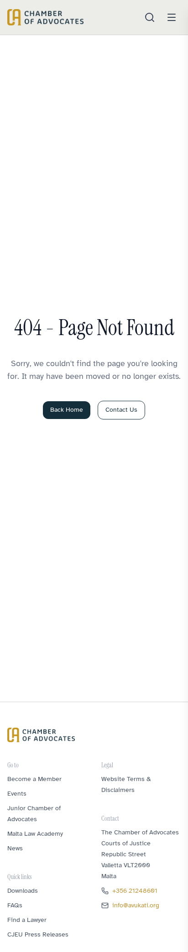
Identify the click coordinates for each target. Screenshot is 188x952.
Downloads (22, 891)
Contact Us (121, 410)
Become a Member (34, 779)
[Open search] (150, 17)
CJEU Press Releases (37, 934)
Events (16, 793)
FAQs (14, 905)
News (15, 848)
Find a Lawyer (27, 920)
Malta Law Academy (35, 834)
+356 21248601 (134, 891)
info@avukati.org (135, 905)
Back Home (66, 410)
